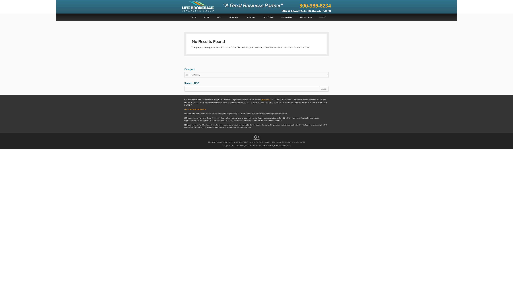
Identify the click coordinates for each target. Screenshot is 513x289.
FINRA (263, 100)
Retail (219, 17)
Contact (322, 17)
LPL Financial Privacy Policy (195, 109)
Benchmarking (306, 17)
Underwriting (286, 17)
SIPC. (268, 100)
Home (193, 17)
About (206, 17)
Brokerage (233, 17)
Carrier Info (250, 17)
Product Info (268, 17)
